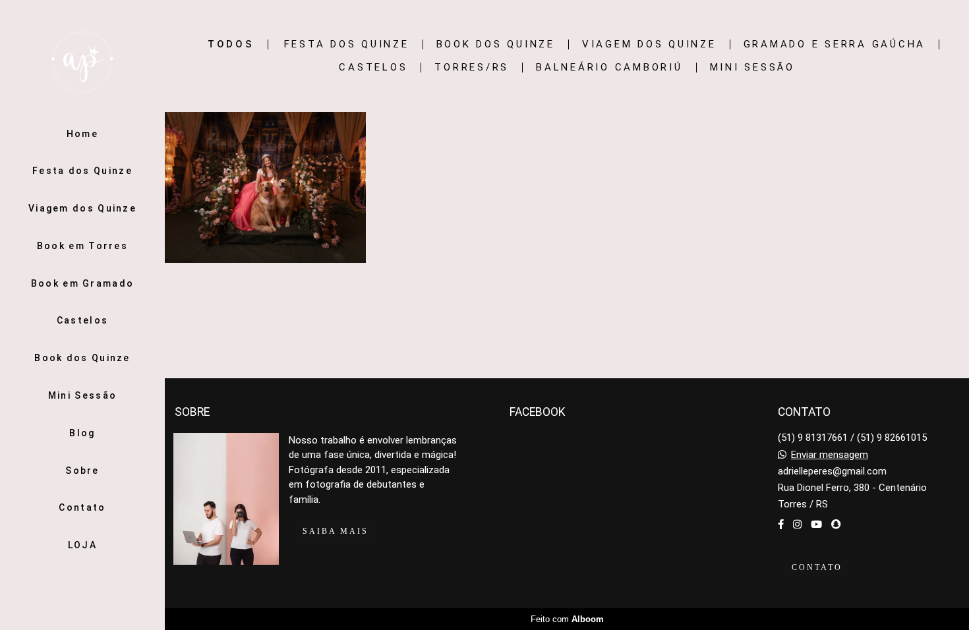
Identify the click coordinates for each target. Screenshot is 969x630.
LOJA (82, 545)
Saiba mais (335, 531)
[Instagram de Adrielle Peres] (797, 524)
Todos (231, 44)
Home (82, 134)
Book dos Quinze (82, 358)
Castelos (82, 320)
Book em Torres (82, 246)
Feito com (567, 619)
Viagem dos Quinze (82, 208)
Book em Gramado (82, 283)
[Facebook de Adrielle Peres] (781, 524)
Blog (82, 433)
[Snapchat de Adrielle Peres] (836, 524)
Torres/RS (471, 67)
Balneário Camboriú (609, 67)
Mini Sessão (82, 395)
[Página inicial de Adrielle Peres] (82, 62)
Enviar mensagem (829, 455)
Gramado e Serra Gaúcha (835, 44)
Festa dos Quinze (82, 170)
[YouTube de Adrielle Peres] (816, 524)
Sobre (82, 470)
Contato (82, 507)
